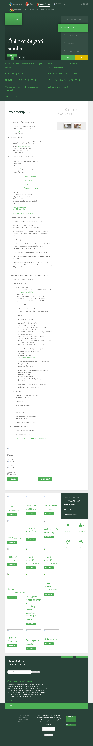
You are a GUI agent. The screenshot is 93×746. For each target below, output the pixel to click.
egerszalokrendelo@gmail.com (26, 358)
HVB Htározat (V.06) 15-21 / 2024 (64, 80)
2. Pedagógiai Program (28, 180)
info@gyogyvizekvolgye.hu (23, 439)
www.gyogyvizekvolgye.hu (38, 439)
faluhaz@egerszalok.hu (24, 146)
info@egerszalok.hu (22, 131)
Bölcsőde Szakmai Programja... (20, 207)
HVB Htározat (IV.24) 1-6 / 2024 (63, 73)
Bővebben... (12, 48)
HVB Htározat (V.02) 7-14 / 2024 (20, 80)
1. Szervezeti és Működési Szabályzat (31, 176)
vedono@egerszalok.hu (26, 292)
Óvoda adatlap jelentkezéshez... (33, 188)
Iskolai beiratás (50, 639)
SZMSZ (25, 153)
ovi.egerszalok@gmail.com (24, 168)
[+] (67, 657)
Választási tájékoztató (15, 73)
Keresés (36, 672)
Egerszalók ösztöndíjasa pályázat (31, 531)
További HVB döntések (15, 96)
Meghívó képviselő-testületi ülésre (32, 560)
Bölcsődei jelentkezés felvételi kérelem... (23, 213)
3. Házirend (26, 184)
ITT (24, 133)
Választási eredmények (58, 87)
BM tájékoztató (14, 538)
